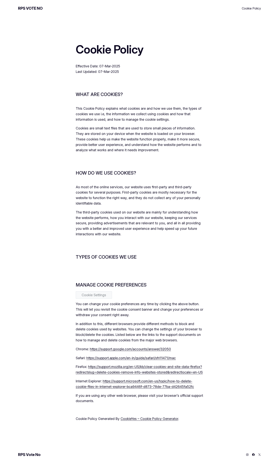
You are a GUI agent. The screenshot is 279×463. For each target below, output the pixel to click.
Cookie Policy (251, 8)
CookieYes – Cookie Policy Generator (149, 419)
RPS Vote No (30, 8)
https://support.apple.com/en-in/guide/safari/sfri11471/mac (131, 358)
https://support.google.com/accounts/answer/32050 (130, 349)
